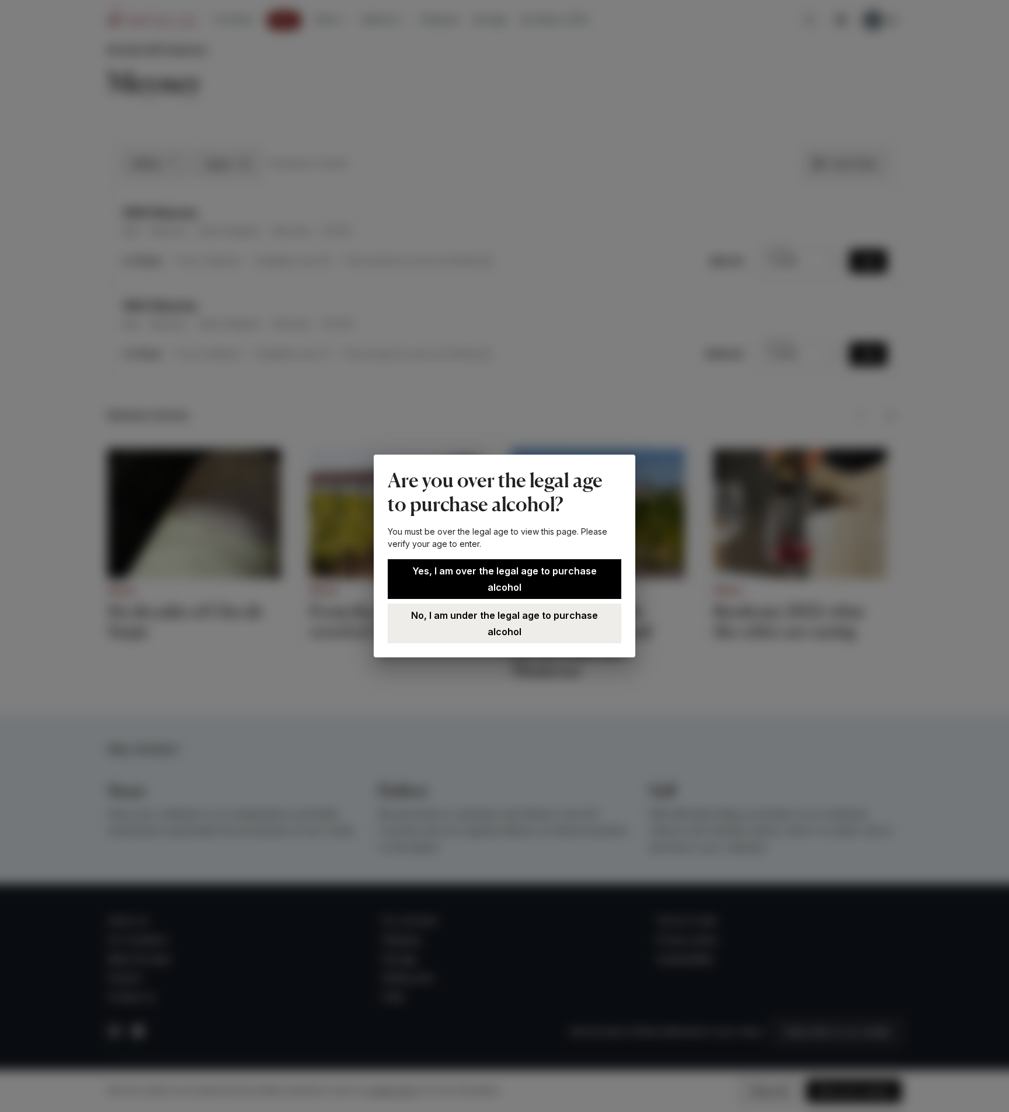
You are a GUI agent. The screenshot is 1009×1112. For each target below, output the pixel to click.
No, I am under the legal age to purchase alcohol (504, 623)
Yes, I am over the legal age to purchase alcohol (504, 579)
